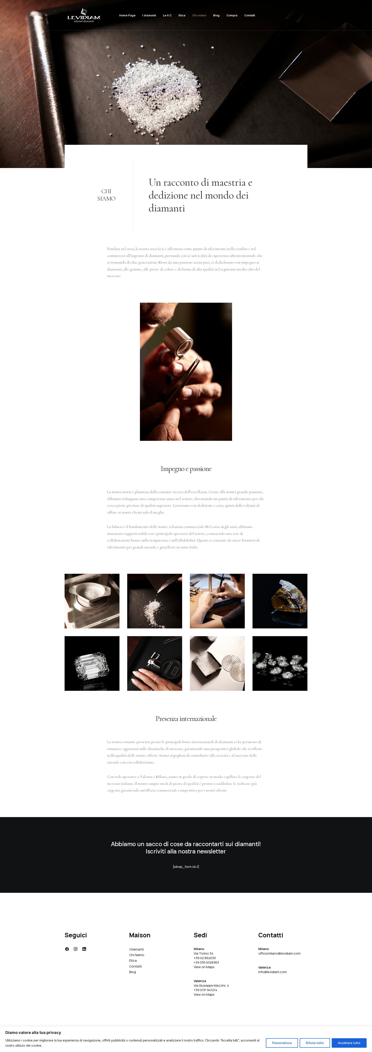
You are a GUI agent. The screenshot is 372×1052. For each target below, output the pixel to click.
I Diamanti (136, 949)
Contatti (249, 15)
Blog (216, 15)
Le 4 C (167, 15)
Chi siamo (199, 15)
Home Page (127, 15)
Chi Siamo (136, 955)
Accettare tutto (349, 1043)
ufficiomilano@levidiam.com (279, 953)
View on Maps (204, 967)
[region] (186, 1039)
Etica (181, 15)
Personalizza (282, 1043)
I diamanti (149, 15)
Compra (231, 15)
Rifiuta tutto (315, 1043)
